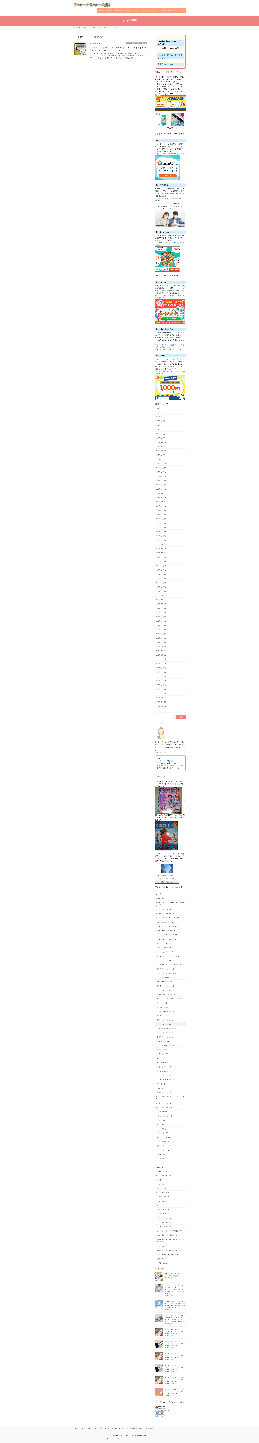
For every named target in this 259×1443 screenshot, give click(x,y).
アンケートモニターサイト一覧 (136, 43)
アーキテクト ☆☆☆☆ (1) (166, 990)
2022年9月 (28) (161, 608)
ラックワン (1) (162, 1201)
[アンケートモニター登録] (170, 214)
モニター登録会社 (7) (162, 1192)
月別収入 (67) (160, 898)
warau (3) (160, 1163)
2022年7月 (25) (161, 617)
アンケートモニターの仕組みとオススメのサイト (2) (170, 904)
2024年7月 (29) (161, 514)
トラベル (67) (161, 1246)
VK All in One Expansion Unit (136, 1438)
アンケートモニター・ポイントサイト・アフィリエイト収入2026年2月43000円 (175, 1367)
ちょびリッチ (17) (163, 1141)
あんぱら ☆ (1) (162, 1088)
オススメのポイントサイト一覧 (120, 10)
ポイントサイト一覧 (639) (164, 1107)
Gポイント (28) (162, 1154)
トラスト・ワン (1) (163, 1197)
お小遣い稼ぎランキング (163, 1410)
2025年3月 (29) (161, 480)
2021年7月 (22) (161, 668)
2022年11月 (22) (161, 600)
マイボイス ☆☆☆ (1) (164, 1024)
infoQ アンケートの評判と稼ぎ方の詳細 (170, 154)
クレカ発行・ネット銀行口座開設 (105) (169, 1231)
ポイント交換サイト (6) (163, 1175)
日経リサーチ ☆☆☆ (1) (165, 1037)
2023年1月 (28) (161, 591)
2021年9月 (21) (161, 659)
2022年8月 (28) (161, 612)
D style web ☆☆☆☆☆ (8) (166, 930)
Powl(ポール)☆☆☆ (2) (164, 1007)
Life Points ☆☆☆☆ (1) (165, 981)
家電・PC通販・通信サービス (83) (168, 1254)
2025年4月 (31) (161, 476)
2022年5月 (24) (161, 625)
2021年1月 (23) (161, 693)
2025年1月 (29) (161, 489)
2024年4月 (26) (161, 527)
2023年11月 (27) (161, 548)
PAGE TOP (251, 1398)
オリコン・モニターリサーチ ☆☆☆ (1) (170, 998)
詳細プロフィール (160, 752)
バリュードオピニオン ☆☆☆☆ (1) (169, 964)
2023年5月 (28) (161, 574)
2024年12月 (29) (161, 493)
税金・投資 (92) (162, 1259)
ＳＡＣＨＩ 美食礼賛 (165, 761)
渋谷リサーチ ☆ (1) (164, 1092)
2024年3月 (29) (161, 531)
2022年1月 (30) (161, 642)
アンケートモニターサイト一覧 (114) (167, 918)
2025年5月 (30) (161, 472)
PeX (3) (159, 1180)
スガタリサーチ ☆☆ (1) (165, 1045)
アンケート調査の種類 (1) (164, 909)
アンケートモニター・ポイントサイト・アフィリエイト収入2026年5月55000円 (175, 1331)
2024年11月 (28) (161, 497)
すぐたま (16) (161, 1158)
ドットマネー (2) (162, 1184)
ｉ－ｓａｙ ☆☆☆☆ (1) (165, 952)
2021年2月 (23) (161, 689)
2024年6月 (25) (161, 519)
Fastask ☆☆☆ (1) (163, 1041)
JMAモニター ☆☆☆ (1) (165, 1011)
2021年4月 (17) (161, 680)
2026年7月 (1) (160, 412)
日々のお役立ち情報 (164, 10)
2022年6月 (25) (161, 621)
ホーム (103, 10)
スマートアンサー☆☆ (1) (165, 1079)
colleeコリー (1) (162, 1171)
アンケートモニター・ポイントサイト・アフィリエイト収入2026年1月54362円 (175, 1379)
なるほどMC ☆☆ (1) (164, 1067)
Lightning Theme (121, 1438)
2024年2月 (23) (161, 536)
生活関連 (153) (162, 1263)
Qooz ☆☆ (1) (162, 1050)
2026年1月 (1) (160, 438)
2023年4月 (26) (161, 578)
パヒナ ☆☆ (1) (162, 1058)
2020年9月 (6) (160, 710)
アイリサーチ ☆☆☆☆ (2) (166, 969)
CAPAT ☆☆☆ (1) (163, 1016)
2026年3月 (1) (160, 429)
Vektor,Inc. (148, 1438)
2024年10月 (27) (161, 502)
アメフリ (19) (161, 1129)
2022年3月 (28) (161, 634)
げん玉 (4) (160, 1146)
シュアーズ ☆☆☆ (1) (164, 1033)
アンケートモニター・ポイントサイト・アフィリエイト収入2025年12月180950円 (175, 1391)
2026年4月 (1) (160, 425)
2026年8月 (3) (160, 408)
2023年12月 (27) (161, 544)
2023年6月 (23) (161, 570)
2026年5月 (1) (160, 421)
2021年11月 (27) (161, 651)
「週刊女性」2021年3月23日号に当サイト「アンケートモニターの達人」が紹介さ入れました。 (169, 783)
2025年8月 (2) (160, 459)
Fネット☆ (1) (161, 1084)
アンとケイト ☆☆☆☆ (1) (166, 986)
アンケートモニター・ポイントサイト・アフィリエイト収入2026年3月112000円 (175, 1355)
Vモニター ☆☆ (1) (163, 1062)
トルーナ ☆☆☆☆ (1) (164, 960)
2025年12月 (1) (161, 442)
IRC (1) (159, 1205)
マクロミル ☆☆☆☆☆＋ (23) (167, 926)
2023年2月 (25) (161, 587)
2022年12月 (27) (161, 595)
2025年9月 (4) (160, 455)
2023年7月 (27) (161, 566)
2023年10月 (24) (161, 553)
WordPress (111, 1438)
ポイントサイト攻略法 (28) (164, 1103)
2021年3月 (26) (161, 685)
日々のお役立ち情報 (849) (164, 1226)
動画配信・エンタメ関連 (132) (167, 1250)
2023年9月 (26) (161, 557)
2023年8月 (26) (161, 561)
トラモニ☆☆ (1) (162, 1054)
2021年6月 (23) (161, 672)
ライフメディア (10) (163, 1150)
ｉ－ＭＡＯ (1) (162, 1214)
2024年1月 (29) (161, 540)
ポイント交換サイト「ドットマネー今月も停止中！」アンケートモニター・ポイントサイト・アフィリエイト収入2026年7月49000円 (175, 1289)
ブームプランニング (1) (164, 1218)
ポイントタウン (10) (163, 1137)
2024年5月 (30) (161, 523)
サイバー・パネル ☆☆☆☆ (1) (167, 977)
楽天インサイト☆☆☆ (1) (165, 1020)
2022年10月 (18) (161, 604)
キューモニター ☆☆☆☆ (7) (166, 939)
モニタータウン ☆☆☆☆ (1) (166, 973)
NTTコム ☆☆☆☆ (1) (164, 947)
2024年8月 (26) (161, 510)
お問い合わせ (179, 10)
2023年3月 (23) (161, 583)
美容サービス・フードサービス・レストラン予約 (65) (170, 1241)
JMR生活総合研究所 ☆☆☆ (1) (167, 1028)
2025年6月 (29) (161, 468)
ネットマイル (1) (162, 1188)
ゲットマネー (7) (162, 1133)
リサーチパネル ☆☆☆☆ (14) (167, 935)
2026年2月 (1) (160, 434)
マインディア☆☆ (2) (164, 1075)
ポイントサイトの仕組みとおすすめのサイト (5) (170, 1098)
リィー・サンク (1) (163, 1209)
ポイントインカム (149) (164, 1116)
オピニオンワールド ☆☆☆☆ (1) (168, 956)
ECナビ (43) (161, 1124)
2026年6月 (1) (160, 416)
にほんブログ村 (160, 1416)
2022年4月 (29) (161, 629)
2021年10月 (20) (161, 655)
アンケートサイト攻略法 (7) (165, 913)
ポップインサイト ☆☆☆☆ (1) (167, 943)
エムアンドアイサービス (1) (166, 1222)
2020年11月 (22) (161, 702)
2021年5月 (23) (161, 676)
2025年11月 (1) (161, 446)
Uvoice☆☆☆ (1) (162, 1003)
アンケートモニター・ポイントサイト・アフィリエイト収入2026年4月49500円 (175, 1343)
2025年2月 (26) (161, 485)
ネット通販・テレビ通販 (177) (167, 1235)
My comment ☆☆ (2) (164, 1071)
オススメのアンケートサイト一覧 (144, 10)
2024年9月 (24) (161, 506)
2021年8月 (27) (161, 663)
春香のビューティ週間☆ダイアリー (170, 766)
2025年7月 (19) (161, 463)
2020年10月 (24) (161, 706)
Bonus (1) (160, 1167)
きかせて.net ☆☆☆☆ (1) (166, 994)
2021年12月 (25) (161, 646)
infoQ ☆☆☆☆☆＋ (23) (165, 922)
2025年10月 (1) (161, 451)
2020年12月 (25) (161, 697)
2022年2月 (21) (161, 638)
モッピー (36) (161, 1120)
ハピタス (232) (162, 1112)
